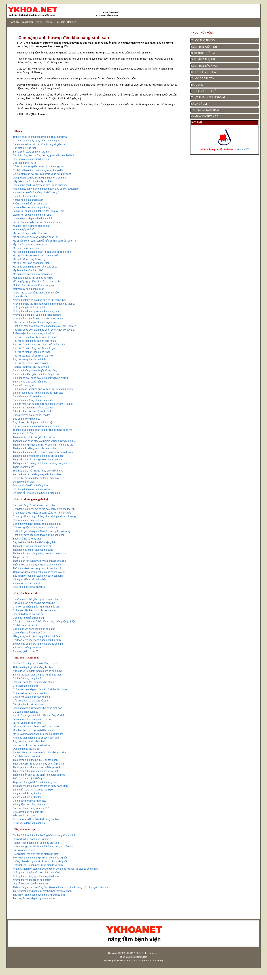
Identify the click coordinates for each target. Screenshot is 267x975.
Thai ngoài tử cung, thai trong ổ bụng (33, 549)
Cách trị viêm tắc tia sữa (26, 625)
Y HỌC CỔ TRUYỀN (202, 78)
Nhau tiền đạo (20, 296)
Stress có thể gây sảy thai (27, 538)
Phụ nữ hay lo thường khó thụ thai (31, 745)
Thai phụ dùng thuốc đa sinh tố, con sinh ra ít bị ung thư (43, 444)
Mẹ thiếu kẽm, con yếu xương (29, 259)
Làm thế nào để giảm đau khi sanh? (32, 218)
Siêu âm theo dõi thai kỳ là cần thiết (32, 411)
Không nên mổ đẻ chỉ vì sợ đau (30, 203)
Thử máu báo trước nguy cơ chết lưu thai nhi (37, 568)
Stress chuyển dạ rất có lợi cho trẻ (31, 415)
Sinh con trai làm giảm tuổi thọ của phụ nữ (36, 374)
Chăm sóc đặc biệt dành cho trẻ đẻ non (34, 610)
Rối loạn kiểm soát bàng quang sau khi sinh (37, 640)
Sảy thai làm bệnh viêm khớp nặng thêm (35, 542)
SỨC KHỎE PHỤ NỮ (203, 59)
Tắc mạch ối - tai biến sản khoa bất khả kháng (38, 575)
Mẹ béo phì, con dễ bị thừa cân (30, 233)
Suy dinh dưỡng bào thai (26, 418)
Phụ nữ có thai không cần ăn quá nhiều (34, 341)
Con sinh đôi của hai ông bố (28, 614)
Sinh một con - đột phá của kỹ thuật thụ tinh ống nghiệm (43, 389)
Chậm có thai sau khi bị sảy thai (30, 693)
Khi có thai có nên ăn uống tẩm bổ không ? (36, 192)
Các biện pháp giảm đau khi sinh (31, 159)
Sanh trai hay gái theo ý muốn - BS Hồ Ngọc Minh (40, 752)
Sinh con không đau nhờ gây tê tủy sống (35, 370)
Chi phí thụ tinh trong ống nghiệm (31, 839)
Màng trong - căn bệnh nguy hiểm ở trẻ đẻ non (38, 636)
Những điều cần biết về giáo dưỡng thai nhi (37, 315)
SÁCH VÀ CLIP (199, 103)
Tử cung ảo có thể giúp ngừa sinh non (34, 898)
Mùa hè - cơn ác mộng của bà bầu (31, 226)
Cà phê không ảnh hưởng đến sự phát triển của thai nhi (43, 155)
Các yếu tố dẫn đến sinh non (28, 704)
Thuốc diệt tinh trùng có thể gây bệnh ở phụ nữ (38, 763)
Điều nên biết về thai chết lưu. (29, 587)
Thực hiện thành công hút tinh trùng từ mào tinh (39, 894)
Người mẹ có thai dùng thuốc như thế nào (36, 292)
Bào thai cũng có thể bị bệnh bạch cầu (34, 505)
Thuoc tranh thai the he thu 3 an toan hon (35, 760)
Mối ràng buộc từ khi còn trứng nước (33, 277)
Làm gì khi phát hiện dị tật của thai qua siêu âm (38, 211)
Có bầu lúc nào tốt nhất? (26, 711)
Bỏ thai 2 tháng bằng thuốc (27, 678)
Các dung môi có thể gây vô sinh (31, 700)
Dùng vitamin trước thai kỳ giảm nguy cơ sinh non (40, 177)
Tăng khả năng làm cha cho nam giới (33, 789)
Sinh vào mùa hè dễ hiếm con (29, 396)
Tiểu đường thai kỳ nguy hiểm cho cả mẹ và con (39, 572)
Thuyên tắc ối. (20, 557)
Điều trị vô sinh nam (24, 815)
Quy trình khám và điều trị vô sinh (31, 883)
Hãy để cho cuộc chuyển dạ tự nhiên (33, 181)
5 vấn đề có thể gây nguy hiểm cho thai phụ (36, 140)
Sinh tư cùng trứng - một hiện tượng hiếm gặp (38, 392)
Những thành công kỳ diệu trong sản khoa (36, 876)
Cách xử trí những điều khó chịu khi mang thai (38, 166)
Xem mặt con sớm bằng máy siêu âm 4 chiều (37, 474)
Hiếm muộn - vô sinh (24, 850)
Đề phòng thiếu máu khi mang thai (31, 489)
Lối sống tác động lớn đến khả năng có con (36, 726)
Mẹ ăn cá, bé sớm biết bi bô (28, 270)
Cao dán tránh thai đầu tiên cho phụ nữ (34, 682)
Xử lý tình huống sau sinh (27, 647)
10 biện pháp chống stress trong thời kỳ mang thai (40, 137)
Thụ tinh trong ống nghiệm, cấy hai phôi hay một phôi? (42, 891)
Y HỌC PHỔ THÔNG (203, 40)
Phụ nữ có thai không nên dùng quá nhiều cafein (39, 344)
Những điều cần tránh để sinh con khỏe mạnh (38, 318)
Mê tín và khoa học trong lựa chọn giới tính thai (38, 734)
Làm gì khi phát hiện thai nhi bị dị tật (32, 214)
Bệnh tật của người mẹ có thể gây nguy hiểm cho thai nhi (44, 509)
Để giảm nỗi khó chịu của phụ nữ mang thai (37, 493)
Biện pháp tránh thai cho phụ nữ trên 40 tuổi (37, 674)
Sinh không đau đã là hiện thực (30, 381)
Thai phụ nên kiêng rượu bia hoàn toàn (34, 448)
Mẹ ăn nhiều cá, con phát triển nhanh (33, 274)
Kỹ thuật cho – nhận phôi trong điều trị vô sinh (38, 865)
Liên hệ (39, 22)
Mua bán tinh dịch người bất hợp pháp (34, 730)
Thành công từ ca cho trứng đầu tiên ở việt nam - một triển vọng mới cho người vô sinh (60, 887)
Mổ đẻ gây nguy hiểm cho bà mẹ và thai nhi (36, 281)
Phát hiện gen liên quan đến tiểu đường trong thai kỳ (41, 531)
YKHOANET (242, 149)
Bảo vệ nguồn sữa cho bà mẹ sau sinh (34, 603)
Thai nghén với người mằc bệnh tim (32, 546)
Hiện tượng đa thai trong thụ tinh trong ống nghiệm (40, 857)
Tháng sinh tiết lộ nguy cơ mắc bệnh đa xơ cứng (39, 561)
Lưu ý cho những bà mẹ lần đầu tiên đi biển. (37, 222)
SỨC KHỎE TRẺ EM (203, 53)
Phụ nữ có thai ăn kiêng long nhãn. (32, 352)
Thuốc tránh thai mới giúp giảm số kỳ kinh (36, 771)
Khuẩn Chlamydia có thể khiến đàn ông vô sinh (39, 715)
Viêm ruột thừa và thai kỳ (26, 583)
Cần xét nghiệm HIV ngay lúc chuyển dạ (35, 527)
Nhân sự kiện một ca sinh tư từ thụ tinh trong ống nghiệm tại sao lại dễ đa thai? (56, 868)
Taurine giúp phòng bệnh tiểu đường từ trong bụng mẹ (42, 430)
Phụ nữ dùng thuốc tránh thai (29, 741)
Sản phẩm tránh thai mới (26, 756)
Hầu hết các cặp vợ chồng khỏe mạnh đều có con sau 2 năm (46, 188)
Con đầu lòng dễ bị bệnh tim (28, 617)
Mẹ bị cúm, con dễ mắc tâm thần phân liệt (35, 237)
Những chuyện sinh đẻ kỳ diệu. (30, 307)
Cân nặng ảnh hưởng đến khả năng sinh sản (37, 708)
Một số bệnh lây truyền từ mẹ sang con (34, 285)
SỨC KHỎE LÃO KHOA (204, 65)
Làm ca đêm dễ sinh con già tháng (31, 207)
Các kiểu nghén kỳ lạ (24, 162)
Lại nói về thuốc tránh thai (27, 723)
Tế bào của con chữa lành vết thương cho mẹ (38, 643)
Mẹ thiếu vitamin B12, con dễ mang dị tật (35, 266)
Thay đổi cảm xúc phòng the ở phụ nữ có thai (37, 459)
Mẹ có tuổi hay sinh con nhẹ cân (30, 244)
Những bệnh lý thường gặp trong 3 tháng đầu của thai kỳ (44, 303)
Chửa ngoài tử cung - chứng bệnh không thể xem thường (44, 516)
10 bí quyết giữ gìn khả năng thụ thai (33, 667)
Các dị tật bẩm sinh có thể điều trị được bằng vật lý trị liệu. (44, 621)
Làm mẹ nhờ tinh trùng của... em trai (32, 719)
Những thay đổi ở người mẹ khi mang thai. (36, 311)
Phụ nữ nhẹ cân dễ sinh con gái (30, 363)
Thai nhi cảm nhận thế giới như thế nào (34, 437)
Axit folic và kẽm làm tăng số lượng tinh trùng (37, 671)
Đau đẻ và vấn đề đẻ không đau (30, 485)
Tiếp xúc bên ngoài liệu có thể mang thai (35, 782)
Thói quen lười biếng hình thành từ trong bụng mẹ (40, 463)
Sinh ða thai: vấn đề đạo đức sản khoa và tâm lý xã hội (43, 404)
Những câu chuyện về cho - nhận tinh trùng (36, 872)
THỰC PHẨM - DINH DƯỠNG (208, 97)
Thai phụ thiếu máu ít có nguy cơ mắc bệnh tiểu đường (43, 452)
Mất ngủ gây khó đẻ (23, 229)
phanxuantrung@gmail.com (133, 957)
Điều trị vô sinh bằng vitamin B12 (31, 808)
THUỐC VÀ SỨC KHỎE (204, 91)
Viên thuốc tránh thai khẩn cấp (29, 800)
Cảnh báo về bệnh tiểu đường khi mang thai (37, 524)
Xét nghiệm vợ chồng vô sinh (29, 804)
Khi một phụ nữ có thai (25, 196)
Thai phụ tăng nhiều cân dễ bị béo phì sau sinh (38, 456)
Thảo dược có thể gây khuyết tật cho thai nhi (37, 564)
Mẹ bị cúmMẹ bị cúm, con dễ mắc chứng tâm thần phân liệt (45, 240)
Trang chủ (14, 22)
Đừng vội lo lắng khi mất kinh (29, 823)
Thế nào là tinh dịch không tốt (29, 778)
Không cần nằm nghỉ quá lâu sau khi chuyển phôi (40, 861)
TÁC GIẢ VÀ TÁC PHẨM (205, 110)
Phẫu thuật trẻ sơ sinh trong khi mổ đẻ (33, 333)
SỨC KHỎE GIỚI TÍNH (204, 46)
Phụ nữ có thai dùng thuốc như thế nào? (35, 337)
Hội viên (71, 22)
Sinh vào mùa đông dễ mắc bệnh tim (33, 400)
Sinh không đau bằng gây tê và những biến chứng (40, 378)
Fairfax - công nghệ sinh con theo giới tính (36, 842)
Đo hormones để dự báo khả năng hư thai (36, 819)
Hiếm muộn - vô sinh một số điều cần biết (35, 854)
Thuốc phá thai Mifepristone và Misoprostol (36, 767)
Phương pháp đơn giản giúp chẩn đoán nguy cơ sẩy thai (44, 329)
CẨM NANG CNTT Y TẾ (204, 116)
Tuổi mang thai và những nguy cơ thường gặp (38, 470)
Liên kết (49, 22)
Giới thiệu (27, 22)
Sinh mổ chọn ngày (23, 385)
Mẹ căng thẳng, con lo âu (26, 248)
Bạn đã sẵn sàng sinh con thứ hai (31, 151)
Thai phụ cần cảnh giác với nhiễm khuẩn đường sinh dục (44, 441)
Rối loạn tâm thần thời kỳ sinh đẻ (31, 366)
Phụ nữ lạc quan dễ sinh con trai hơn (33, 355)
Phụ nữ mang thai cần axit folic (30, 359)
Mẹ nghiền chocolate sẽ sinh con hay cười (36, 255)
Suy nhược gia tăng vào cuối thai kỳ (32, 422)
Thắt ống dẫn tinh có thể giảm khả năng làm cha (39, 774)
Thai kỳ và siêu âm (23, 433)
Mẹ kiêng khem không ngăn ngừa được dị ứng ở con (42, 252)
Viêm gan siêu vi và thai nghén (30, 579)
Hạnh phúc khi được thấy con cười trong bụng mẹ (40, 185)
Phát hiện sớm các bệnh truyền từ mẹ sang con (39, 535)
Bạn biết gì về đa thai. (24, 148)
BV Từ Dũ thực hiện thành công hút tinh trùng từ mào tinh (44, 835)
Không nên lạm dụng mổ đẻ (28, 200)
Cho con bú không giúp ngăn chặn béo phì (36, 606)
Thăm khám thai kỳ (23, 467)
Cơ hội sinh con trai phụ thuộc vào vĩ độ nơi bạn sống (42, 174)
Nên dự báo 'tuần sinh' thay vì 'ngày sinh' (35, 322)
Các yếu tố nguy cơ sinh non (29, 520)
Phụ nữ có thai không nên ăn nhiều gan (34, 348)
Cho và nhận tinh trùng (25, 685)
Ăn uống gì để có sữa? (25, 651)
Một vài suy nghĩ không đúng (29, 289)
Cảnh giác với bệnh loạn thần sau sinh (34, 629)
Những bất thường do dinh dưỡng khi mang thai (39, 300)
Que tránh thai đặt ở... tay (26, 749)
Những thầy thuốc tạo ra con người (32, 880)
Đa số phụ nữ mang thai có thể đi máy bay (36, 478)
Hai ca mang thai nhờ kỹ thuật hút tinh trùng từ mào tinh (43, 846)
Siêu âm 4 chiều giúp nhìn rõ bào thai (33, 407)
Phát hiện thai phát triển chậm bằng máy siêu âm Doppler (44, 326)
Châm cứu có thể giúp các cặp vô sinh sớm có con (40, 689)
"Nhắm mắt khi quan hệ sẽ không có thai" (35, 663)
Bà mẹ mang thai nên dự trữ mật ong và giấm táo (39, 144)
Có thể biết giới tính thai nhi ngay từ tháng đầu (38, 170)
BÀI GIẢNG (197, 84)
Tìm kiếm (60, 22)
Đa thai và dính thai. (24, 481)
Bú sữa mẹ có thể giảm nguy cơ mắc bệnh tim (38, 599)
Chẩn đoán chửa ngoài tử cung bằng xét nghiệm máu (42, 512)
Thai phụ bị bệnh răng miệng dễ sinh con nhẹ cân (40, 553)
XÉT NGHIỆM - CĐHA (203, 72)
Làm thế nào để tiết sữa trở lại (29, 632)
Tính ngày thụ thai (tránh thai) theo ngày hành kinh (40, 786)
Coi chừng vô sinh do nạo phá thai (32, 697)
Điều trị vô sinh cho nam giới (28, 812)
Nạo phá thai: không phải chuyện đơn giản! (36, 737)
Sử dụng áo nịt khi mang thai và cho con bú (36, 426)
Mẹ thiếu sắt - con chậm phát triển (31, 263)
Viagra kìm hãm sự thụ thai (27, 793)
